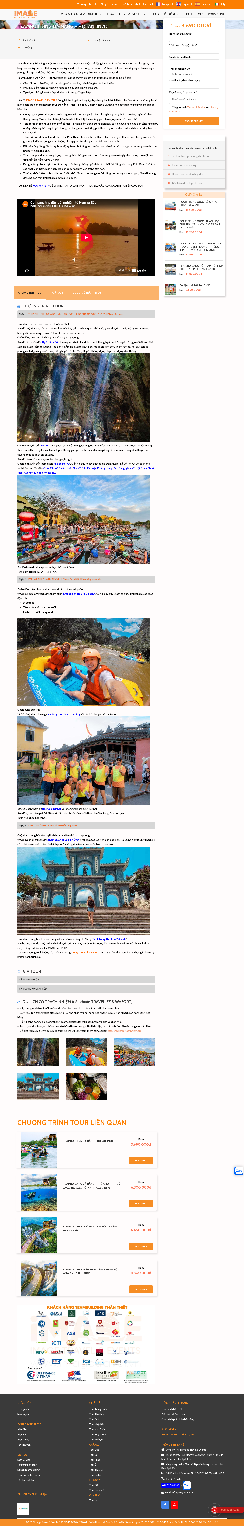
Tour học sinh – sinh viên (30, 1475)
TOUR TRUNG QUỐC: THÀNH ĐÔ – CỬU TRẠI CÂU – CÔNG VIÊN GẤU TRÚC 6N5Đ (200, 224)
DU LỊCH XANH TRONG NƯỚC (205, 14)
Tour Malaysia (96, 1439)
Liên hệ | (148, 4)
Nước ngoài (23, 1414)
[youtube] (174, 1505)
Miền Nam (23, 1429)
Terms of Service (196, 107)
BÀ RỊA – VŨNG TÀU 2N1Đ (194, 285)
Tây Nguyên (24, 1444)
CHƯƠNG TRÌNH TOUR (30, 292)
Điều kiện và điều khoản (173, 1414)
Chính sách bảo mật (172, 1409)
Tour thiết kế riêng (27, 1464)
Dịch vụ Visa (23, 1459)
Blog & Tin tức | (109, 4)
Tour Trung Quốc (98, 1409)
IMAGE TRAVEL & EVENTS (41, 100)
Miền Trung (23, 1439)
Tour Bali (94, 1419)
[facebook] (165, 1505)
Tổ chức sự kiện (25, 1480)
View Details (141, 1161)
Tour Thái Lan (96, 1414)
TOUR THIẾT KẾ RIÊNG (166, 14)
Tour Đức (94, 1449)
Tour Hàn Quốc (97, 1429)
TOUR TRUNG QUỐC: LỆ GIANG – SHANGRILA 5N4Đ (199, 203)
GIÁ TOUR (57, 292)
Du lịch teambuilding (28, 1469)
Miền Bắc (22, 1434)
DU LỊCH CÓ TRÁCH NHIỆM (87, 292)
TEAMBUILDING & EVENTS (124, 14)
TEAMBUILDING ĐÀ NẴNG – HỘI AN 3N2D (88, 1141)
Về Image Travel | (87, 4)
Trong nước (23, 1409)
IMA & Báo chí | (131, 4)
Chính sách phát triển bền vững (177, 1419)
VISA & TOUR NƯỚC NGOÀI (79, 14)
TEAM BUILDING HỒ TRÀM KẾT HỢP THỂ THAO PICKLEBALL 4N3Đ (201, 267)
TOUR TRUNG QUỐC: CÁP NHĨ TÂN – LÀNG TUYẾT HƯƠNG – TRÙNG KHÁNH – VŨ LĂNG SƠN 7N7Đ (200, 246)
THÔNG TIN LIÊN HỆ (172, 1444)
